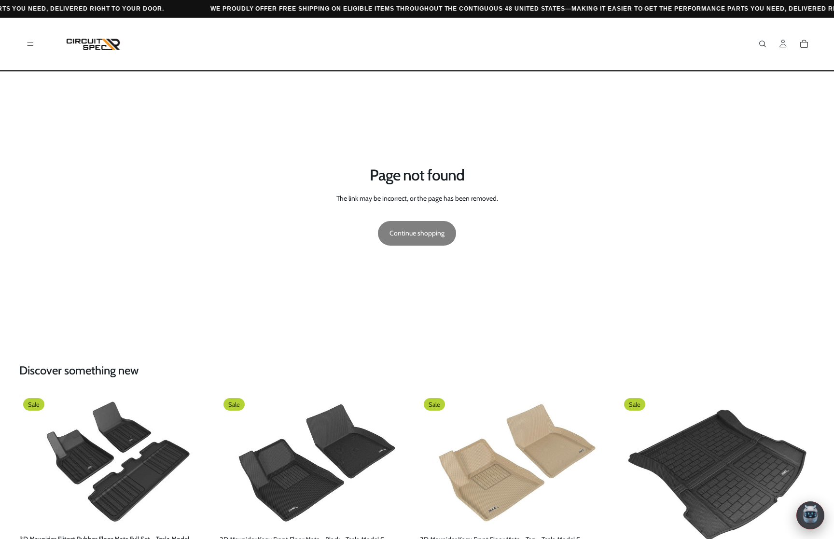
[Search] (762, 44)
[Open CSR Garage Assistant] (810, 515)
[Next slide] (199, 462)
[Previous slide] (33, 462)
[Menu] (30, 44)
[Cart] (804, 44)
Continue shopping (417, 233)
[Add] (199, 516)
